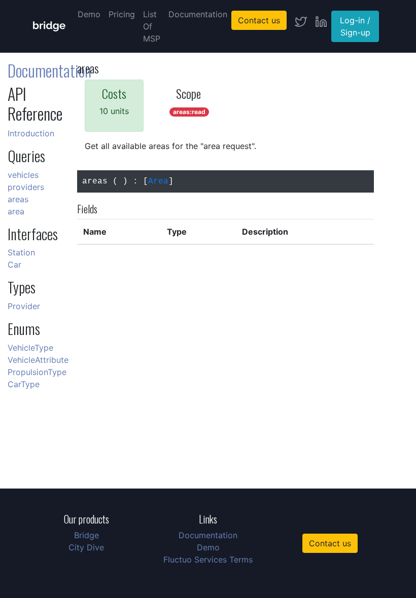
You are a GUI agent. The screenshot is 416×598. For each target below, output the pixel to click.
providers (26, 187)
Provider (24, 306)
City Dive (86, 547)
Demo (89, 14)
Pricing (122, 14)
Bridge (86, 535)
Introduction (31, 133)
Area (158, 181)
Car (14, 264)
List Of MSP (151, 26)
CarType (24, 384)
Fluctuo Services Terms (208, 559)
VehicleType (30, 348)
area (16, 211)
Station (21, 252)
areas (18, 199)
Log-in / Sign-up (355, 26)
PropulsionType (37, 372)
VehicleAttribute (38, 360)
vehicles (23, 175)
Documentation (197, 14)
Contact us (259, 20)
